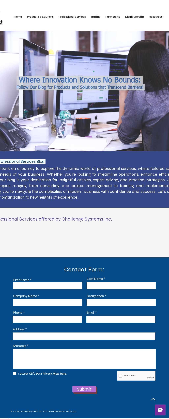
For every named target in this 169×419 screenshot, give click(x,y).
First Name (21, 280)
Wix (74, 411)
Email (90, 312)
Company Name (25, 296)
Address (19, 329)
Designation (95, 296)
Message (19, 346)
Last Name (95, 278)
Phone (17, 312)
